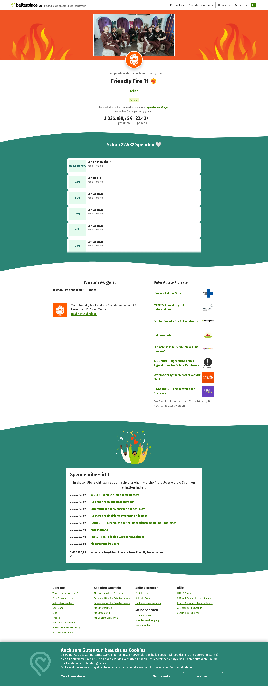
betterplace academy (63, 603)
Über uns (224, 5)
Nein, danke (161, 676)
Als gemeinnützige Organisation (111, 593)
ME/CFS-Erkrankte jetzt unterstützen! (114, 495)
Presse (56, 617)
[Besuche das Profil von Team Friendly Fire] (134, 59)
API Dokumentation (62, 632)
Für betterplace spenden (148, 603)
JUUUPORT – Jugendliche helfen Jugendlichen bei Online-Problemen (133, 523)
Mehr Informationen (73, 676)
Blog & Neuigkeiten (62, 598)
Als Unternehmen (103, 608)
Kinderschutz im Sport (168, 293)
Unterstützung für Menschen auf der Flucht (117, 509)
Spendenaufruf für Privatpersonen (112, 603)
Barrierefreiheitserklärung (66, 627)
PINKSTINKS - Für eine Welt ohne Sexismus (117, 537)
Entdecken (177, 5)
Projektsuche (142, 593)
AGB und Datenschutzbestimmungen (196, 598)
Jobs (54, 613)
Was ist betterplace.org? (65, 593)
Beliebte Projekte (144, 598)
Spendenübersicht (144, 615)
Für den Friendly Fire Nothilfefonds (176, 321)
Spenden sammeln (201, 5)
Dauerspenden (142, 625)
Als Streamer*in (102, 613)
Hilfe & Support (185, 593)
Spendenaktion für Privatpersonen (112, 598)
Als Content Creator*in (106, 617)
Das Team (57, 608)
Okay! (204, 676)
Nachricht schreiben (84, 313)
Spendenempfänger (158, 107)
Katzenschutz (162, 335)
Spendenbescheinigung (147, 620)
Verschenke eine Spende (189, 608)
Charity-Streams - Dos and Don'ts (195, 603)
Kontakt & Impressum (64, 622)
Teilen (134, 91)
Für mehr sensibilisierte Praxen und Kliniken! (118, 516)
